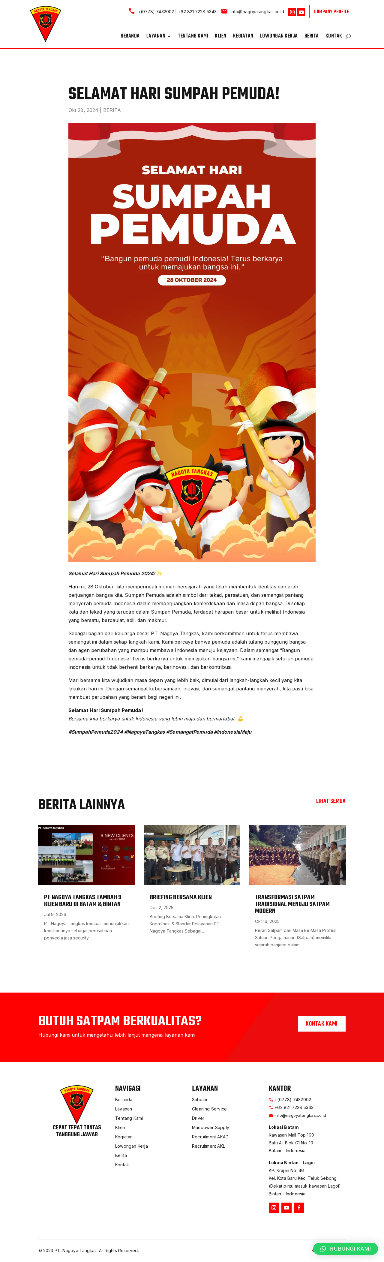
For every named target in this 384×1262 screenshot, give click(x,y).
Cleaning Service (209, 1108)
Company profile (331, 12)
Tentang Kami (193, 37)
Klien (220, 37)
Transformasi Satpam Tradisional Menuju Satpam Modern (292, 904)
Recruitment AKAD (210, 1136)
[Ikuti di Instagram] (274, 1208)
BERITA (112, 110)
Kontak (334, 37)
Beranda (130, 37)
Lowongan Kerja (279, 37)
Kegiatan (243, 37)
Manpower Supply (210, 1127)
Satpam (199, 1099)
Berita (311, 37)
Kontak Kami (322, 1024)
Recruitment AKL (208, 1146)
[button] (345, 1249)
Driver (198, 1118)
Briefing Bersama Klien (181, 898)
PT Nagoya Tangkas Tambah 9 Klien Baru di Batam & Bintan (82, 901)
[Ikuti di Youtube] (286, 1208)
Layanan (156, 37)
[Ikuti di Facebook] (299, 1208)
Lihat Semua (331, 801)
